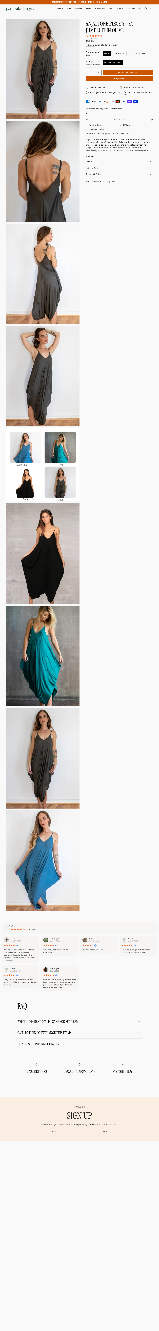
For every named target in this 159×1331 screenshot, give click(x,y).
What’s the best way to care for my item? (47, 1021)
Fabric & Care (92, 168)
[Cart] (151, 9)
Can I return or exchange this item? (44, 1032)
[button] (69, 9)
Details (89, 161)
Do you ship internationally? (39, 1044)
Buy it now (119, 78)
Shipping (90, 45)
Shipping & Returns (94, 174)
